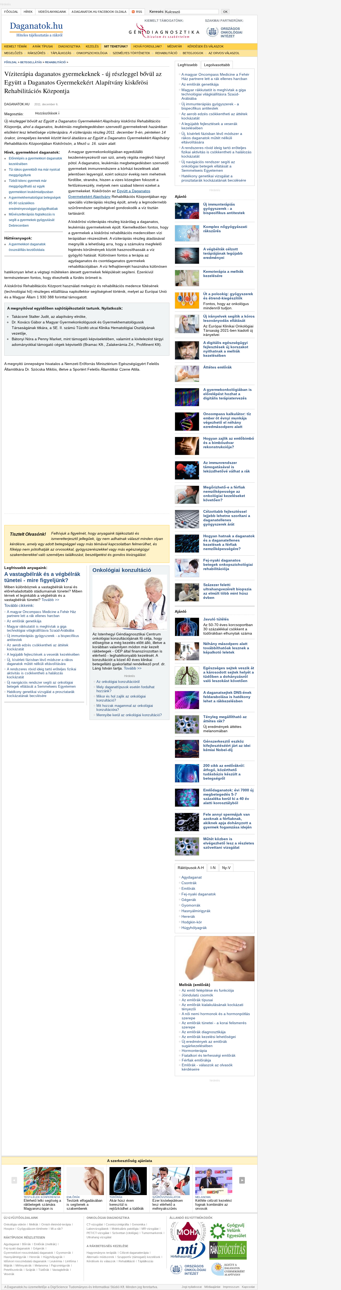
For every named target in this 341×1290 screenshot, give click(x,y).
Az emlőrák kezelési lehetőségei (209, 1037)
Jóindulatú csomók (197, 995)
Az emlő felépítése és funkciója (208, 990)
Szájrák (30, 1269)
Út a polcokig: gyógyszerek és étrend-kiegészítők (228, 296)
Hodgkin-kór (191, 922)
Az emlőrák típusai (197, 1000)
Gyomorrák (190, 905)
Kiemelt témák (15, 46)
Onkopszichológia (91, 53)
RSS (139, 11)
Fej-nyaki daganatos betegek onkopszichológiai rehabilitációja (228, 564)
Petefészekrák (13, 1269)
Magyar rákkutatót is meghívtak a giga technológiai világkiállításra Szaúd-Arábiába (40, 628)
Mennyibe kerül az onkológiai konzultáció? (129, 715)
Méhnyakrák (23, 1265)
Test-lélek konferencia (42, 1197)
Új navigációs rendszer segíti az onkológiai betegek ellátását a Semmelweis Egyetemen (41, 684)
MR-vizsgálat (150, 1228)
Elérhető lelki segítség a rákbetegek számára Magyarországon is (42, 1205)
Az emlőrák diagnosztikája (204, 1032)
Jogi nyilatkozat (192, 1286)
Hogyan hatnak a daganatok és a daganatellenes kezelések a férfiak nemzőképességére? (229, 542)
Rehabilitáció (166, 53)
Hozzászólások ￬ (47, 113)
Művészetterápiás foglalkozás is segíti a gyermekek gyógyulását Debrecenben (32, 220)
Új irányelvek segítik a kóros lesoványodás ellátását (229, 318)
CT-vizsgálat (95, 1224)
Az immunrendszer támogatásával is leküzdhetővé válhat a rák (226, 466)
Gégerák (188, 900)
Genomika (138, 1224)
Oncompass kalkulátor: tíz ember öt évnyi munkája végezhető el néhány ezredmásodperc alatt (227, 420)
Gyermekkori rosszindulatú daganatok (28, 1252)
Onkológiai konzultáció (121, 570)
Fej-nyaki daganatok (198, 894)
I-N (213, 868)
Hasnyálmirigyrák (195, 911)
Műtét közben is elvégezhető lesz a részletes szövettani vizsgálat (228, 843)
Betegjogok (193, 53)
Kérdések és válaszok (206, 46)
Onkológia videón (15, 1224)
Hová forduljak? (147, 46)
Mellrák (33, 1224)
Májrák (8, 1265)
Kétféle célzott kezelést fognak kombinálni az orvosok (213, 1205)
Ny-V (226, 868)
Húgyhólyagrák (194, 928)
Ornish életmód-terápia (56, 1224)
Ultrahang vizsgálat (99, 1237)
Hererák (188, 916)
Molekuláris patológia (125, 1228)
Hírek (28, 11)
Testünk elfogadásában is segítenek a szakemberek (84, 1205)
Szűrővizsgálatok (166, 1197)
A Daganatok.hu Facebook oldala (99, 11)
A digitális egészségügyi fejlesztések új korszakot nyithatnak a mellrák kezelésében (225, 349)
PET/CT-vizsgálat (98, 1233)
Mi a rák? (57, 1228)
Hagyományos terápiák (102, 1252)
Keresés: (156, 11)
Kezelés (92, 46)
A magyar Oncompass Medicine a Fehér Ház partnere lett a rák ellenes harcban (41, 614)
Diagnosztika (69, 46)
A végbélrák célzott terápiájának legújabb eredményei (223, 253)
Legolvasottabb (217, 65)
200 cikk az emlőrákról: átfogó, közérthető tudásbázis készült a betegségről (224, 771)
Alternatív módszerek (100, 1257)
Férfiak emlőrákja (196, 1060)
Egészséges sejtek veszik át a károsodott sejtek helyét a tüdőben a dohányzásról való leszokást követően (228, 674)
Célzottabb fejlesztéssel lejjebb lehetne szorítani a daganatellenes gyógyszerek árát (226, 517)
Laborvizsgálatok (98, 1228)
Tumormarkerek (152, 1233)
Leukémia (56, 1261)
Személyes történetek (131, 53)
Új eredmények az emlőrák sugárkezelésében (204, 1043)
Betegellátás (31, 62)
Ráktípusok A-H (191, 868)
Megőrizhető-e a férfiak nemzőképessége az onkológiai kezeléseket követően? (224, 493)
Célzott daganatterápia (134, 1252)
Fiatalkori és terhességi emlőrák (209, 1055)
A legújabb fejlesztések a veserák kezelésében (43, 654)
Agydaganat (191, 877)
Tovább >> (50, 600)
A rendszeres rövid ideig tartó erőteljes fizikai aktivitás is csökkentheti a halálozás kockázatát (41, 673)
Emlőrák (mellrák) (45, 1244)
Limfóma (70, 1261)
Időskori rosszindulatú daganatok (25, 1261)
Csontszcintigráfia (117, 1224)
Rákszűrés (36, 53)
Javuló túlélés (216, 619)
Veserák (9, 1274)
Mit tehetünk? (116, 46)
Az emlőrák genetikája (24, 621)
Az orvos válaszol (224, 53)
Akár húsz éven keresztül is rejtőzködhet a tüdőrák (126, 1205)
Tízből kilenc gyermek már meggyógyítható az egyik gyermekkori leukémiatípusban (31, 186)
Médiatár (174, 46)
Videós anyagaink (52, 11)
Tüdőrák (116, 1197)
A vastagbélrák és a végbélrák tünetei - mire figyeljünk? (42, 577)
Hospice (9, 1228)
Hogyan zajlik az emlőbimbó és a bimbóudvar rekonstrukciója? (228, 442)
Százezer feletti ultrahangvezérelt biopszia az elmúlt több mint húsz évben (227, 591)
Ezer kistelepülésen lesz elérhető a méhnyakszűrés (167, 1205)
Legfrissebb (187, 65)
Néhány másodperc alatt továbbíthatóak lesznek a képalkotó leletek (226, 648)
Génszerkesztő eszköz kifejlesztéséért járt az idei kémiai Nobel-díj (226, 745)
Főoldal (11, 11)
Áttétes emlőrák (217, 367)
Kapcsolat (248, 1286)
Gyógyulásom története (32, 1228)
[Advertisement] (215, 1115)
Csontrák (189, 883)
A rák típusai (43, 46)
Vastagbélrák (60, 1269)
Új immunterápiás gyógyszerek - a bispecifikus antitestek (210, 106)
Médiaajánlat (212, 1286)
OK (225, 11)
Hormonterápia (194, 1050)
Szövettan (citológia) (125, 1233)
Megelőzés (13, 53)
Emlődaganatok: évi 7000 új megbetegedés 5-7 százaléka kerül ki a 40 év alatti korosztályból (228, 796)
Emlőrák (188, 888)
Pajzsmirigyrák (60, 1265)
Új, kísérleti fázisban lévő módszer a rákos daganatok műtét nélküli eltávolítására (40, 662)
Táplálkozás (61, 53)
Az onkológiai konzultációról (118, 682)
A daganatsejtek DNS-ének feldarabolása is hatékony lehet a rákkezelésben (227, 696)
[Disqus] (86, 447)
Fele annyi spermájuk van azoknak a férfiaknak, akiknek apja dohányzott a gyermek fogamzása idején (227, 820)
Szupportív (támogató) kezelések (138, 1257)
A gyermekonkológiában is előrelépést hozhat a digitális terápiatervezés (227, 393)
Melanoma (203, 1197)
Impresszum (231, 1286)
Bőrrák (26, 1244)
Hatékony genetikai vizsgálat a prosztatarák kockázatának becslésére (41, 694)
